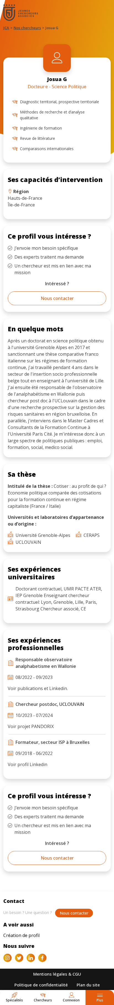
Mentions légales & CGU (57, 974)
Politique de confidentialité (41, 985)
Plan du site (88, 985)
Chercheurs (43, 1000)
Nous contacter (57, 298)
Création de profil (21, 935)
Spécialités (14, 1000)
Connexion (71, 1000)
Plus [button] (100, 1000)
